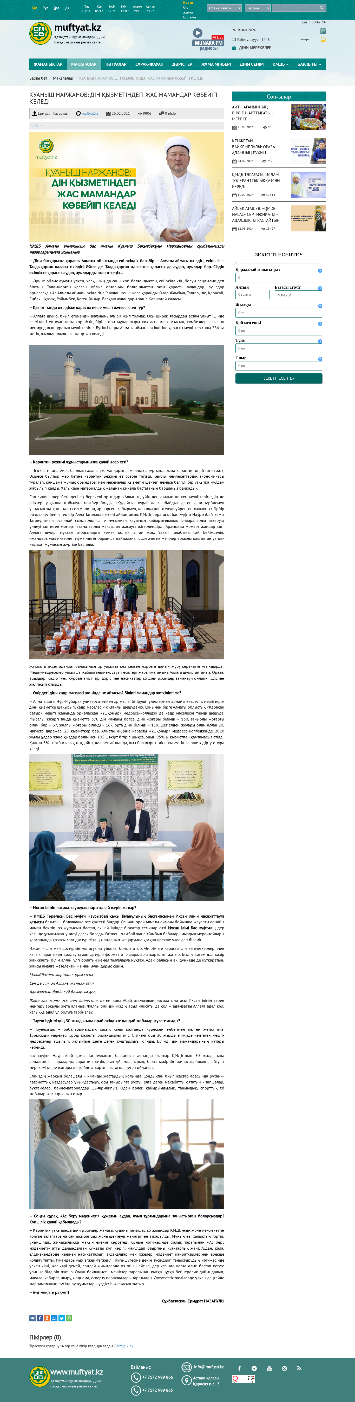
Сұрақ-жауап (149, 64)
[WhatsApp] (69, 1318)
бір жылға (188, 10)
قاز (66, 7)
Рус (45, 7)
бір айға (189, 17)
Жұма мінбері (216, 64)
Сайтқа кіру (123, 1345)
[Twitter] (61, 1318)
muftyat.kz (89, 113)
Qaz (56, 7)
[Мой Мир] (54, 1318)
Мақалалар (83, 64)
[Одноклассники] (47, 1318)
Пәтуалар (116, 64)
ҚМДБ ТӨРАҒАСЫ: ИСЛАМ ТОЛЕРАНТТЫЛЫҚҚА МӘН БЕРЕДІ (256, 180)
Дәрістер (182, 64)
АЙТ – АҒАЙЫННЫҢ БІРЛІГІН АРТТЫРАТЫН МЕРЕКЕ (252, 112)
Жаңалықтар (48, 64)
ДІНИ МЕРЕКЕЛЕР (253, 47)
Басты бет (38, 78)
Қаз (34, 7)
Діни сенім (252, 64)
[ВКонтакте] (32, 1318)
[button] (208, 29)
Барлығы (308, 64)
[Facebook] (40, 1318)
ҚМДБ (279, 64)
